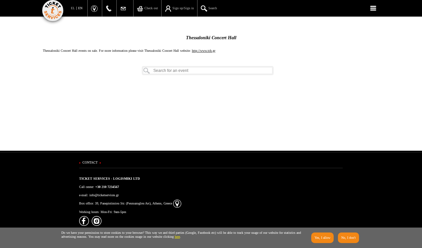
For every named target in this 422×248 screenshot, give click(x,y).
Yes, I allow (322, 237)
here (177, 236)
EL (73, 8)
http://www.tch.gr (203, 50)
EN (80, 8)
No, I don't (348, 237)
